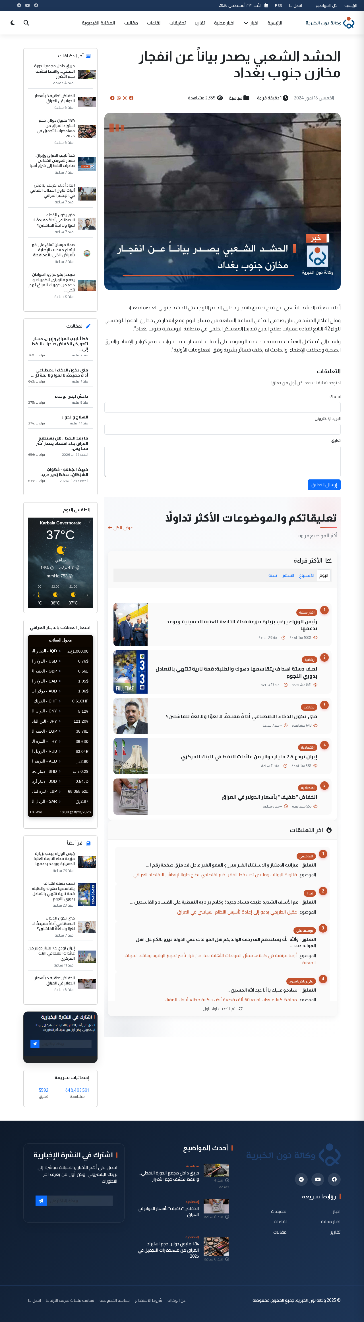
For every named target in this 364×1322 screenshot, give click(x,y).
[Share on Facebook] (131, 98)
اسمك (335, 396)
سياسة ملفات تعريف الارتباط (70, 1300)
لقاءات (153, 23)
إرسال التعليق (324, 484)
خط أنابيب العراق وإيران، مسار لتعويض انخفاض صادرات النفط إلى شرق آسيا (52, 160)
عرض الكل (123, 527)
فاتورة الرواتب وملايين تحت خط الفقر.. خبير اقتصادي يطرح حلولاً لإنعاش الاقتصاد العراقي (215, 874)
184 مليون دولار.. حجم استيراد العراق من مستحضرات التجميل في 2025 (56, 128)
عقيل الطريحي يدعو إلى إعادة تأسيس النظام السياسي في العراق (237, 912)
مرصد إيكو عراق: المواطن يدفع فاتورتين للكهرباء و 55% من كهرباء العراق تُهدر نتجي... (51, 282)
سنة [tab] (272, 575)
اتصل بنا (295, 5)
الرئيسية (350, 5)
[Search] (26, 22)
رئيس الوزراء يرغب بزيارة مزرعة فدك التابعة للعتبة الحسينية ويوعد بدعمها (241, 625)
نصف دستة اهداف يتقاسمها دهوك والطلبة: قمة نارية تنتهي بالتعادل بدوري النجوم (236, 672)
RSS (278, 5)
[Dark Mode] (12, 22)
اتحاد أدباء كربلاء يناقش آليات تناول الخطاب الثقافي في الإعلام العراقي (52, 190)
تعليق (336, 440)
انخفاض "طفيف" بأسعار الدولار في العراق (269, 797)
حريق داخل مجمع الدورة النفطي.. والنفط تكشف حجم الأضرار (54, 71)
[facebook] (334, 1179)
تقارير (200, 23)
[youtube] (317, 1179)
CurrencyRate (80, 820)
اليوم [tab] (323, 575)
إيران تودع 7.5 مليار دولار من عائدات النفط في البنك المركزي (249, 756)
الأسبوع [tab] (306, 575)
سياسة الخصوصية (115, 1300)
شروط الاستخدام (148, 1300)
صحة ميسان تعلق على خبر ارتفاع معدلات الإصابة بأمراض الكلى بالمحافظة (53, 250)
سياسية (235, 98)
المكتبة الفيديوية (98, 23)
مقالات (131, 23)
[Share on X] (125, 98)
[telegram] (301, 1179)
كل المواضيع (327, 5)
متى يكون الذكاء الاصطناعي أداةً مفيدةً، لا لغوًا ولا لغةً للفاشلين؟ (241, 716)
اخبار (253, 23)
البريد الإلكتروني (328, 418)
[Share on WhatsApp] (119, 98)
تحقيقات (177, 23)
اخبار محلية (224, 23)
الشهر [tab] (288, 575)
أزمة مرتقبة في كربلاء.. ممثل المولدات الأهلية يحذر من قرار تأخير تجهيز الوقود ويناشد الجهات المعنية (220, 959)
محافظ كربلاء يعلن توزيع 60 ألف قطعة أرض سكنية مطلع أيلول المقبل (231, 999)
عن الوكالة (176, 1300)
